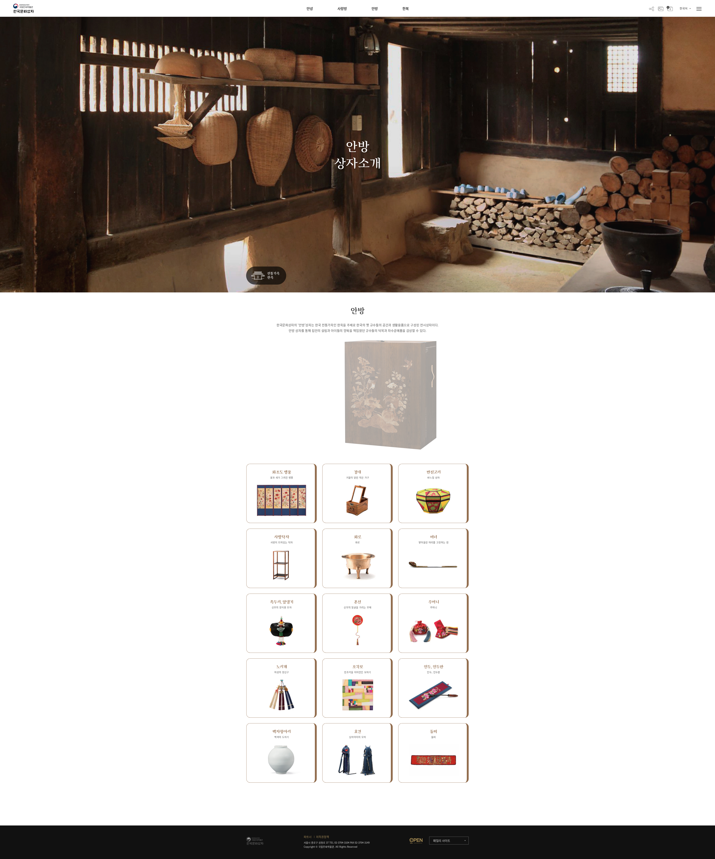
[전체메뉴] (699, 9)
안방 (374, 8)
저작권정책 (322, 837)
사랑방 (342, 8)
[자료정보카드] (670, 8)
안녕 (309, 8)
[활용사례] (660, 8)
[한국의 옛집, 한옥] (266, 276)
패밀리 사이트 (441, 840)
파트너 (308, 837)
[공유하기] (651, 8)
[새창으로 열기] (415, 841)
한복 (405, 8)
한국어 (683, 8)
